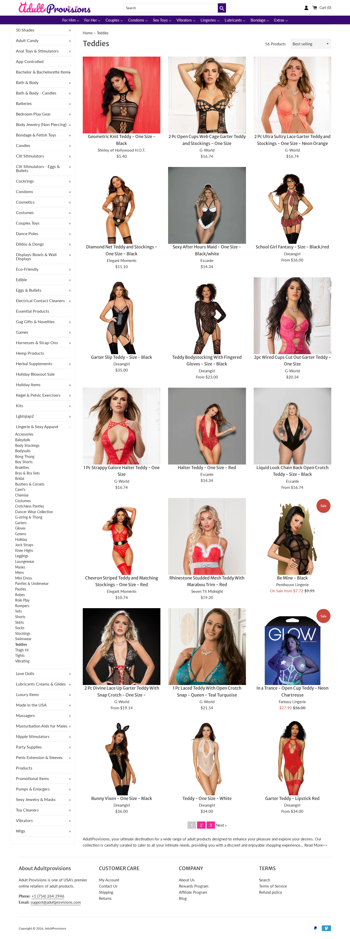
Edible (21, 279)
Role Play (22, 600)
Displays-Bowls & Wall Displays (36, 256)
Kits (19, 405)
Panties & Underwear (32, 584)
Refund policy (270, 892)
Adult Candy (27, 40)
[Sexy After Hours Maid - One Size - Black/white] (207, 225)
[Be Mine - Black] (292, 546)
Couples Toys (27, 222)
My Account (109, 880)
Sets (18, 611)
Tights (20, 655)
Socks (19, 628)
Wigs (20, 830)
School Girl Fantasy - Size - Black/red (292, 247)
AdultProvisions (55, 928)
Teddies (21, 644)
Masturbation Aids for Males (41, 725)
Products (24, 767)
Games (22, 332)
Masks (20, 567)
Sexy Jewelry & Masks (36, 799)
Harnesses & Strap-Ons (37, 342)
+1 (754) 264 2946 (48, 896)
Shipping (106, 892)
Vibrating (22, 661)
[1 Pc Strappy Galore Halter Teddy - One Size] (121, 446)
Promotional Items (32, 778)
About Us (187, 880)
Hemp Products (30, 353)
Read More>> (315, 845)
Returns (105, 898)
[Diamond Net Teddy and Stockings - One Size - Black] (121, 225)
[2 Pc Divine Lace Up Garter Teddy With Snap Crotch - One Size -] (121, 666)
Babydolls (22, 440)
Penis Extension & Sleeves (39, 757)
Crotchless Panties (29, 506)
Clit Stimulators (30, 155)
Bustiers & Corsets (29, 484)
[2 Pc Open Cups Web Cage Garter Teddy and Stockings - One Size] (207, 115)
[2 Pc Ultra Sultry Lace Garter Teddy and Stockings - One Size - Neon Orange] (292, 115)
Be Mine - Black (292, 578)
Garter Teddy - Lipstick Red (292, 798)
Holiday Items (28, 384)
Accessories (24, 434)
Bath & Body (27, 82)
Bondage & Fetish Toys (36, 134)
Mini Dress (23, 578)
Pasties (20, 589)
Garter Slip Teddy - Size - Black (121, 357)
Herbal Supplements (34, 363)
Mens (19, 573)
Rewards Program (193, 886)
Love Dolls (25, 673)
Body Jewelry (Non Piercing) (41, 124)
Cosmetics (25, 201)
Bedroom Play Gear (33, 113)
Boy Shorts (24, 462)
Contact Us (108, 886)
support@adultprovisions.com (55, 902)
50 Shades (25, 29)
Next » (221, 825)
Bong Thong (24, 457)
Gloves (20, 528)
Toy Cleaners (27, 809)
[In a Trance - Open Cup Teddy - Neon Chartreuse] (292, 666)
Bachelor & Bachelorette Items (43, 71)
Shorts (20, 617)
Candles (23, 145)
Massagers (25, 715)
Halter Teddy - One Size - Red (207, 467)
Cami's (20, 490)
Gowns (20, 534)
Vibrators (24, 820)
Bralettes (22, 468)
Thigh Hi (21, 650)
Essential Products (32, 311)
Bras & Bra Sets (27, 473)
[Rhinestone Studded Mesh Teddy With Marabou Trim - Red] (207, 556)
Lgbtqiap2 (25, 416)
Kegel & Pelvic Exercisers (38, 395)
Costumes (25, 212)
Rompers (22, 606)
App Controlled (30, 61)
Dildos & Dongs (30, 243)
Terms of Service (273, 886)
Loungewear (24, 562)
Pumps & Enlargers (33, 788)
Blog (183, 898)
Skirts (19, 622)
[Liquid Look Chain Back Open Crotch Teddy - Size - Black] (292, 446)
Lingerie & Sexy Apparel (37, 426)
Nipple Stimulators (32, 736)
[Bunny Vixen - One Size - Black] (121, 777)
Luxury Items (27, 694)
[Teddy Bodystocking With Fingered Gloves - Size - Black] (207, 335)
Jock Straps (24, 545)
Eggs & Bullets (28, 290)
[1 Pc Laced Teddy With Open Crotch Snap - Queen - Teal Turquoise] (207, 677)
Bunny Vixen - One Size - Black (121, 798)
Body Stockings (27, 446)
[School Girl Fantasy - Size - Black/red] (292, 225)
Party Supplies (29, 746)
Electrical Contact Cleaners (40, 300)
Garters (21, 523)
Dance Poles (27, 233)
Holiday (21, 539)
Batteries (24, 103)
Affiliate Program (193, 892)
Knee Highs (24, 550)
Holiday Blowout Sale (35, 374)
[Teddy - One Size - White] (207, 777)
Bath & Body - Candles (36, 92)
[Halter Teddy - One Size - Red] (207, 446)
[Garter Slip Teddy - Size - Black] (121, 335)
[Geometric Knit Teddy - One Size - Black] (121, 115)
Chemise (21, 495)
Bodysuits (22, 451)
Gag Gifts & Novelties (35, 321)
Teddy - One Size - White (207, 798)
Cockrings (25, 180)
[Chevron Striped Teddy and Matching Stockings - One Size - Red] (121, 556)
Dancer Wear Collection (34, 512)
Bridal (19, 479)
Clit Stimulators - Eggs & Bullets (38, 168)
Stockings (22, 633)
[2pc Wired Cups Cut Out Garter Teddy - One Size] (292, 335)
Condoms (24, 191)
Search (264, 880)
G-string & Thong (28, 517)
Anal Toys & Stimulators (37, 50)
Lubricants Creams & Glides (41, 683)
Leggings (21, 556)
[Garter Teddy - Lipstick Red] (292, 777)
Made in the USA (31, 704)
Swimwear (23, 639)
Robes (20, 595)
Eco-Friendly (27, 269)
